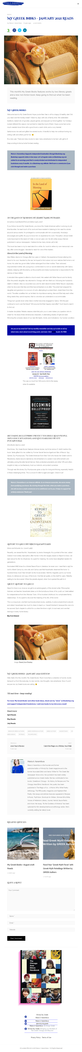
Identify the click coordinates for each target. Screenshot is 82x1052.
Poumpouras (32, 734)
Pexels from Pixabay (25, 662)
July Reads (11, 723)
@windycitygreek (42, 1023)
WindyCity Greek (42, 1015)
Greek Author (51, 731)
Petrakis (21, 734)
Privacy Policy (36, 1037)
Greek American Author (35, 731)
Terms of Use (46, 1037)
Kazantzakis (63, 731)
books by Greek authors (16, 731)
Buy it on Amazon (13, 616)
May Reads (11, 719)
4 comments (37, 23)
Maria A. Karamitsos (42, 1018)
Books (9, 14)
